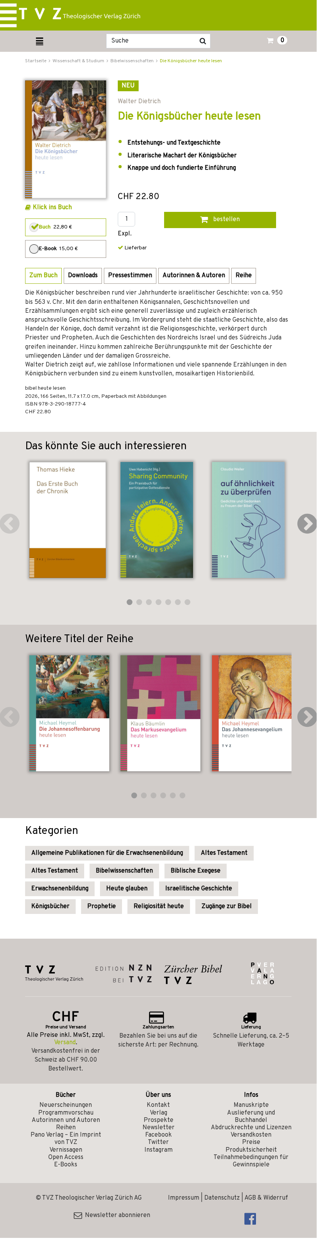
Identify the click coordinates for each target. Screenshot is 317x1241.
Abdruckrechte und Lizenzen (251, 1128)
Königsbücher (50, 906)
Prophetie (101, 906)
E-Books (65, 1165)
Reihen (66, 1128)
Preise (251, 1142)
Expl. (125, 234)
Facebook (158, 1135)
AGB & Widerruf (266, 1198)
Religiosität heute (159, 906)
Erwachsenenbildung (59, 889)
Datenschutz (222, 1198)
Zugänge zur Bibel (227, 906)
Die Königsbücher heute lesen (191, 61)
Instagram (158, 1150)
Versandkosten (251, 1135)
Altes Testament (224, 853)
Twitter (158, 1142)
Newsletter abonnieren (116, 1215)
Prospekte (158, 1120)
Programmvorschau (65, 1113)
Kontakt (158, 1105)
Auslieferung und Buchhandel (251, 1116)
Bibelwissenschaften (124, 871)
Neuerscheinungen (65, 1105)
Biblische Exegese (195, 871)
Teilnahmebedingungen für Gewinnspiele (251, 1161)
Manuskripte (251, 1105)
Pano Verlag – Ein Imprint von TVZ (66, 1138)
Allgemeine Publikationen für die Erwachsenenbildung (107, 853)
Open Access (65, 1157)
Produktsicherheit (251, 1150)
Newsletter (158, 1128)
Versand (65, 1043)
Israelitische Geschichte (198, 889)
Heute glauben (126, 889)
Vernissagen (65, 1150)
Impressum (183, 1198)
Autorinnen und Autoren (66, 1120)
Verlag (158, 1113)
